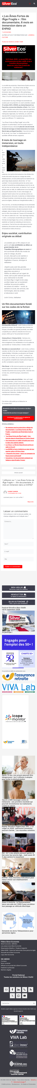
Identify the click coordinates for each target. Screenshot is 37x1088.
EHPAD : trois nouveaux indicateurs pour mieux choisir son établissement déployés (18, 880)
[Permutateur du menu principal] (30, 4)
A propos (4, 961)
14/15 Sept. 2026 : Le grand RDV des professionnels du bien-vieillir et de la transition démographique (18, 61)
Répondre (30, 502)
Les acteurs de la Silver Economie (11, 946)
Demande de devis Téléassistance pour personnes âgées (17, 932)
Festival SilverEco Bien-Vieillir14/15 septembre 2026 (14, 609)
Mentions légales (6, 970)
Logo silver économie (7, 955)
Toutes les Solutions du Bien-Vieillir (12, 42)
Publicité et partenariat (7, 968)
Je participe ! (7, 632)
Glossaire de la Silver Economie (10, 952)
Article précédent (18, 468)
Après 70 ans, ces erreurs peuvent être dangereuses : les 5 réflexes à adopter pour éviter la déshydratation (17, 777)
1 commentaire (6, 32)
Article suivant (18, 472)
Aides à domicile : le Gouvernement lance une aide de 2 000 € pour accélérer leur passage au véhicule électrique (18, 904)
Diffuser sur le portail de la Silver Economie (14, 965)
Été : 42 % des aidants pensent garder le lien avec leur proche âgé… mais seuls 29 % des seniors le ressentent (18, 855)
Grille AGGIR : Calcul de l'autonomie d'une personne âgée (18, 950)
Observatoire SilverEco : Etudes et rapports (14, 948)
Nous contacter (5, 963)
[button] (34, 3)
